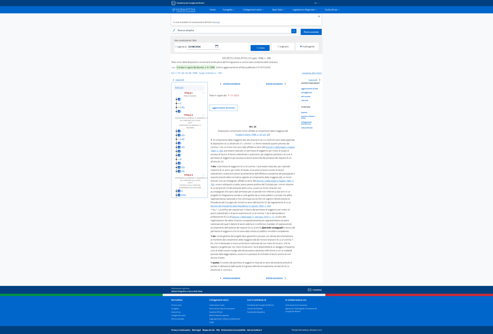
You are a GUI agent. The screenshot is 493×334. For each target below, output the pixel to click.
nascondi (179, 79)
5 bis (182, 147)
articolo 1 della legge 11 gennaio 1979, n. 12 (253, 217)
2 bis (182, 107)
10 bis (183, 195)
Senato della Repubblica (256, 312)
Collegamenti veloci (178, 315)
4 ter (182, 139)
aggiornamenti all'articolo (223, 107)
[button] (217, 46)
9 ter (182, 171)
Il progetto (175, 308)
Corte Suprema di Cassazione (296, 305)
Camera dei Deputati (255, 308)
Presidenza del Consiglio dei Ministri (260, 305)
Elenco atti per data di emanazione (222, 308)
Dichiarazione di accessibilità (233, 329)
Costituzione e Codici (217, 305)
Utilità (211, 322)
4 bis (182, 135)
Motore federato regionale (219, 315)
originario (284, 46)
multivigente (308, 46)
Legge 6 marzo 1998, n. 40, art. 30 (252, 134)
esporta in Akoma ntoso (308, 117)
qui (218, 22)
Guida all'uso (176, 312)
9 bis (182, 167)
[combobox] (234, 30)
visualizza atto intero (312, 73)
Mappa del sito (208, 329)
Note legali (196, 329)
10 (181, 191)
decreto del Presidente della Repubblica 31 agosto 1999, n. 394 (241, 206)
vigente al (182, 46)
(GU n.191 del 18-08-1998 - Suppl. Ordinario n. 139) (196, 73)
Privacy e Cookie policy (181, 329)
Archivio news (176, 305)
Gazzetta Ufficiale (215, 312)
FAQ (218, 329)
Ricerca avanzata (311, 31)
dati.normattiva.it (254, 329)
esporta (304, 112)
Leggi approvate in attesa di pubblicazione (224, 318)
